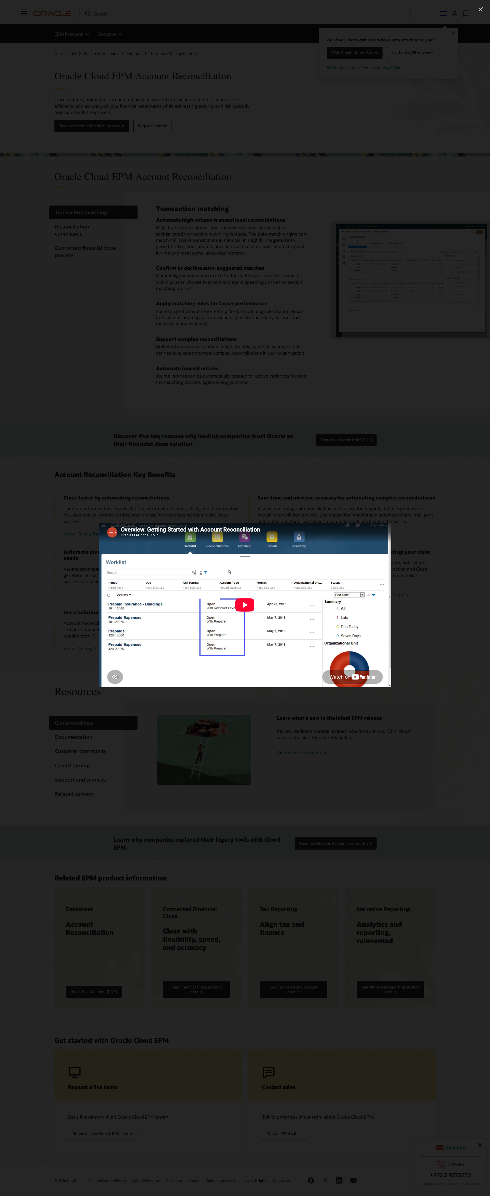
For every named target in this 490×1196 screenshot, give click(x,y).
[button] (480, 9)
